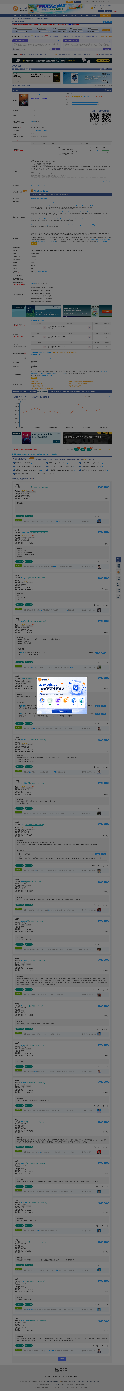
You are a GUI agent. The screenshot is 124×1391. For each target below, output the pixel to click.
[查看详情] (62, 695)
